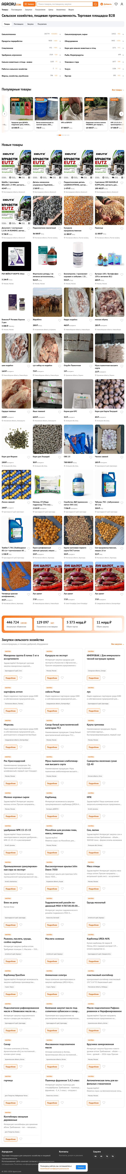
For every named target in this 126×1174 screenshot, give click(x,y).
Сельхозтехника (9, 34)
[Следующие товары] (121, 114)
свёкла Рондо (52, 691)
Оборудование (71, 41)
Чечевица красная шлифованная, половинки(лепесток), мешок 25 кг (11, 595)
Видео (71, 10)
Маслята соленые (54, 938)
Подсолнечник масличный (44, 228)
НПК (89, 797)
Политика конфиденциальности (28, 1164)
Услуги (67, 69)
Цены (50, 10)
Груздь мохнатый (96, 902)
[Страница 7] (68, 135)
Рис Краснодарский (14, 761)
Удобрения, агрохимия (12, 55)
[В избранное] (28, 183)
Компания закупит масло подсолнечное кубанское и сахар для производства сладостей (61, 1011)
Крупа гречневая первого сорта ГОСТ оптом (75, 549)
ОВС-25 (67, 456)
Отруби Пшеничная (72, 365)
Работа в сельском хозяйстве (14, 69)
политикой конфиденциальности (54, 1168)
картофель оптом (13, 691)
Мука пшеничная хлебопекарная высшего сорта (61, 762)
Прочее (68, 76)
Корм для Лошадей (41, 456)
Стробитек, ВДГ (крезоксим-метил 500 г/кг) (76, 503)
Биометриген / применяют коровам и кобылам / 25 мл (75, 275)
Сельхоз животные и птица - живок (17, 62)
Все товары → (118, 90)
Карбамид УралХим (14, 975)
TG (107, 1156)
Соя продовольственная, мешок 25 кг (105, 549)
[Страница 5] (65, 135)
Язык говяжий (39, 411)
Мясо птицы (93, 866)
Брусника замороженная (100, 1044)
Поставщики (16, 10)
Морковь (9, 724)
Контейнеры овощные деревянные (16, 1118)
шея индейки (7, 365)
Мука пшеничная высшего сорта (106, 366)
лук (89, 691)
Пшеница (99, 228)
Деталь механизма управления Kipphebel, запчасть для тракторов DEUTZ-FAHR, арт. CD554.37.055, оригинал (43, 183)
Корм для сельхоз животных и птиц (80, 48)
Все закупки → (117, 644)
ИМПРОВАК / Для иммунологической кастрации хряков (104, 657)
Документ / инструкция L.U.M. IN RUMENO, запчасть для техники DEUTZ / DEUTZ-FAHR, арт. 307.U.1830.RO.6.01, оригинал (14, 229)
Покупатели (40, 10)
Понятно (81, 1167)
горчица (8, 1080)
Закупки (28, 10)
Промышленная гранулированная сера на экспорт (21, 868)
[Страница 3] (62, 135)
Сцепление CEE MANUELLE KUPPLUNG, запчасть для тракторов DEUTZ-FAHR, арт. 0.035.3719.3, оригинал (107, 183)
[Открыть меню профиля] (121, 4)
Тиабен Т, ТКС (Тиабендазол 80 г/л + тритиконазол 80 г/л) (14, 549)
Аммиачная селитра (56, 975)
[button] (95, 4)
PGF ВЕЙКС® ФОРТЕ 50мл (13, 273)
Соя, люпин (93, 830)
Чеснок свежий (101, 456)
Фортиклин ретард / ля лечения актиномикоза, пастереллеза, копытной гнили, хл (43, 275)
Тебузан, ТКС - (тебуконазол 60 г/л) (107, 503)
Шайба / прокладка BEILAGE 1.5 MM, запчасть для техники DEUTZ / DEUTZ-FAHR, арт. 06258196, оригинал (13, 183)
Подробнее (11, 678)
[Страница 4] (63, 135)
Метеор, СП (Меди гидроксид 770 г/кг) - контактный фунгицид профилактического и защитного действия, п (43, 503)
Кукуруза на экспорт (56, 655)
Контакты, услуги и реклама (71, 1155)
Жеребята (37, 319)
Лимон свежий (8, 502)
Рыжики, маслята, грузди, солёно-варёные (17, 940)
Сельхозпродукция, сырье (76, 34)
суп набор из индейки (42, 365)
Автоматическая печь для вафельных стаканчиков (102, 1082)
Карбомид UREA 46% (98, 938)
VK (95, 1156)
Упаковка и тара (72, 62)
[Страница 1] (57, 135)
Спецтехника (7, 48)
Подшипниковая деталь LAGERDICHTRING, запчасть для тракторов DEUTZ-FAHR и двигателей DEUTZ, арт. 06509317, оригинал (76, 183)
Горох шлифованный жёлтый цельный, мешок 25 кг (45, 549)
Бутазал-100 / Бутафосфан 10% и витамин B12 (106, 275)
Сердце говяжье (9, 411)
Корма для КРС (70, 411)
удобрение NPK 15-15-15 (17, 830)
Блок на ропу (11, 902)
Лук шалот (37, 593)
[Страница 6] (67, 135)
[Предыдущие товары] (4, 114)
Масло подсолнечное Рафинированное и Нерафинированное (104, 1009)
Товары (5, 10)
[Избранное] (116, 4)
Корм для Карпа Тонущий (106, 411)
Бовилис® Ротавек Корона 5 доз (13, 320)
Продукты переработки (12, 41)
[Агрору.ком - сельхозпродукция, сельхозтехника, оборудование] (11, 4)
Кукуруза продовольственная (72, 229)
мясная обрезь (101, 319)
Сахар (7, 1044)
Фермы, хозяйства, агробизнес (15, 76)
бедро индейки (70, 319)
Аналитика (60, 10)
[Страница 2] (59, 135)
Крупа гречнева (95, 724)
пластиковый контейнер (100, 975)
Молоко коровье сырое (16, 797)
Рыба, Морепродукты (74, 55)
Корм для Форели (9, 456)
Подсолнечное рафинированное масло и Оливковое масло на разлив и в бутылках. (21, 1011)
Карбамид (50, 797)
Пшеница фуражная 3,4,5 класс (62, 1080)
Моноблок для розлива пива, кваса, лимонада (61, 831)
